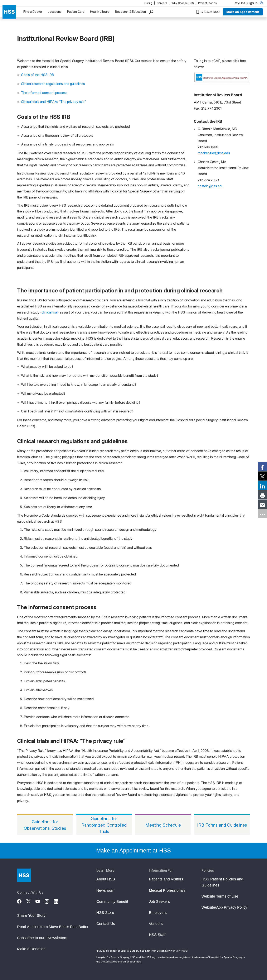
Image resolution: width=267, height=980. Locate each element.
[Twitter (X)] (30, 900)
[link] (262, 466)
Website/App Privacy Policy (224, 907)
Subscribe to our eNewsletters (42, 938)
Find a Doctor (32, 11)
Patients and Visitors (166, 879)
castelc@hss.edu (210, 186)
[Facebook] (21, 900)
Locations (55, 11)
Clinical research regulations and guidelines (53, 84)
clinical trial (50, 312)
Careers (162, 3)
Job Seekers (159, 901)
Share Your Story (31, 915)
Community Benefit (112, 901)
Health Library (100, 11)
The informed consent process (44, 93)
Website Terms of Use (220, 896)
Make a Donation (31, 949)
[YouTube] (40, 900)
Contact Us (105, 924)
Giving (148, 3)
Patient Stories (207, 3)
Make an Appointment (242, 12)
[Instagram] (49, 900)
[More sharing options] (262, 513)
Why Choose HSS (182, 3)
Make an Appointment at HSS (133, 850)
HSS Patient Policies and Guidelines (222, 882)
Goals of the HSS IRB (37, 75)
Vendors (156, 924)
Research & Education (130, 11)
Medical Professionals (167, 890)
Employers (158, 912)
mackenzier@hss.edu (214, 153)
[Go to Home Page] (24, 875)
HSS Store (105, 912)
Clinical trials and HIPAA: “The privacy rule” (53, 102)
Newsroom (105, 890)
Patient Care (75, 11)
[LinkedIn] (58, 900)
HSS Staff (157, 935)
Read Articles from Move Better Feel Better (52, 927)
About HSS (105, 879)
